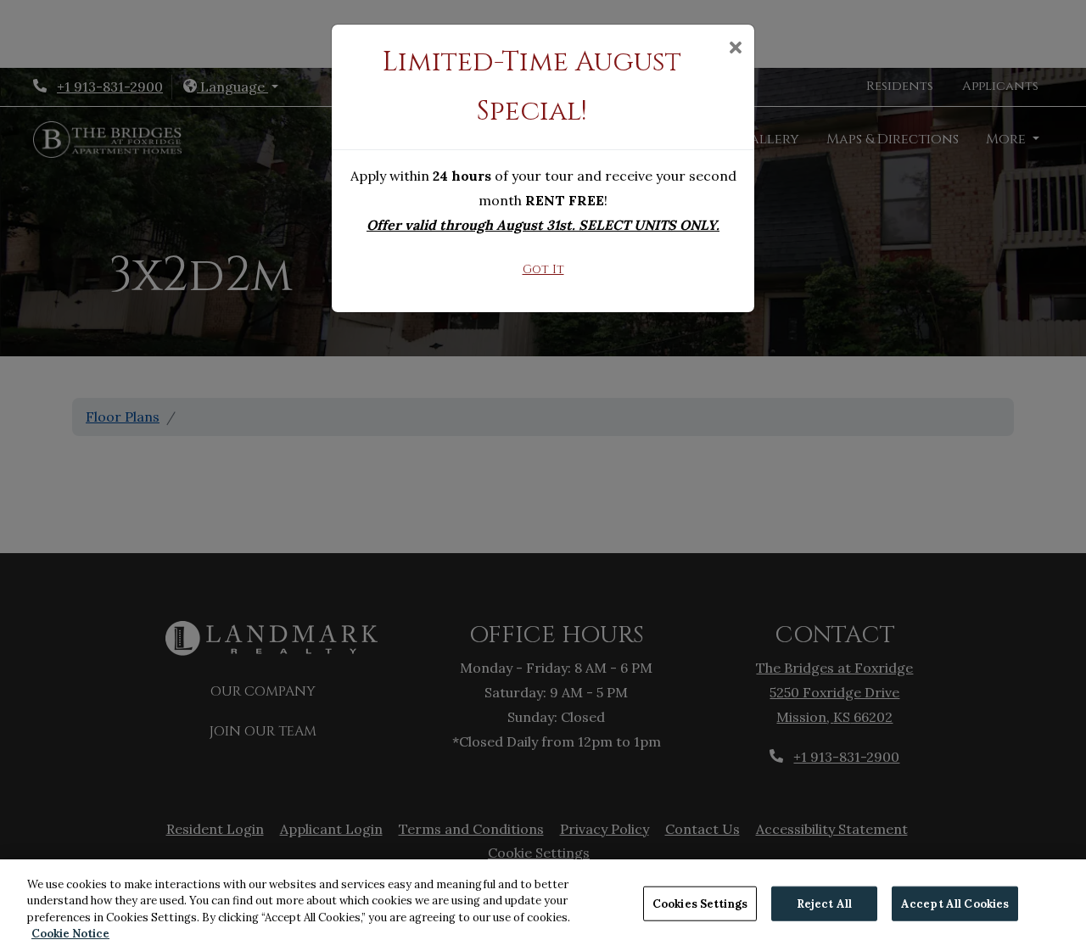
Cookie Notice (70, 933)
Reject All (824, 904)
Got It (543, 269)
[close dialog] (735, 49)
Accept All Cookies (955, 904)
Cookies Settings (699, 904)
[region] (543, 905)
